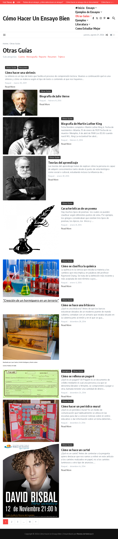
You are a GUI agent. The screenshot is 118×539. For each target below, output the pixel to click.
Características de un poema (79, 208)
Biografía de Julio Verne (54, 96)
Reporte (42, 57)
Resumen (52, 57)
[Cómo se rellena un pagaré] (31, 384)
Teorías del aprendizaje (63, 162)
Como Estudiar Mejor (87, 28)
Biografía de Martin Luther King (81, 123)
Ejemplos (80, 20)
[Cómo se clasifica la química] (31, 278)
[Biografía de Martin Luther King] (31, 135)
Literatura (81, 24)
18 (30, 522)
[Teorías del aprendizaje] (24, 178)
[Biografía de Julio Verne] (20, 103)
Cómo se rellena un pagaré (77, 376)
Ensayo (90, 8)
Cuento (21, 57)
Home (5, 43)
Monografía (31, 57)
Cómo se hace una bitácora (78, 305)
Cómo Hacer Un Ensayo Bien (36, 18)
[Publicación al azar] (107, 35)
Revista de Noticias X (85, 534)
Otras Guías (82, 16)
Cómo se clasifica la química (78, 266)
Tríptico (61, 57)
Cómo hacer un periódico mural (80, 406)
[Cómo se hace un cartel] (31, 480)
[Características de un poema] (31, 230)
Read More (10, 87)
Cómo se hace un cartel (75, 450)
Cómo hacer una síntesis (20, 72)
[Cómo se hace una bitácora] (31, 333)
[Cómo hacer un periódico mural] (31, 421)
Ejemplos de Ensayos (87, 12)
